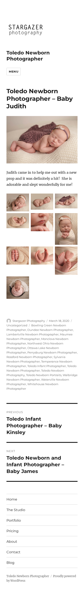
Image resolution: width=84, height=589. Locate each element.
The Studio (15, 510)
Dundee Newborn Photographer (50, 330)
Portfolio (13, 520)
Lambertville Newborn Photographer (32, 334)
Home (11, 499)
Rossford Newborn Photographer (29, 357)
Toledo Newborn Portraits (43, 375)
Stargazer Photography (28, 320)
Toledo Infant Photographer (46, 366)
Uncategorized (16, 325)
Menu (13, 71)
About (11, 541)
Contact (13, 552)
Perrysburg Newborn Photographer (52, 352)
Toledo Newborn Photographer (28, 56)
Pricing (12, 531)
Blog (10, 563)
